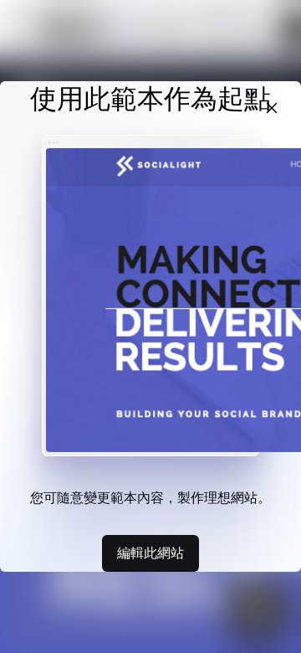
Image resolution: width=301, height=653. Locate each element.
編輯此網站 (150, 552)
